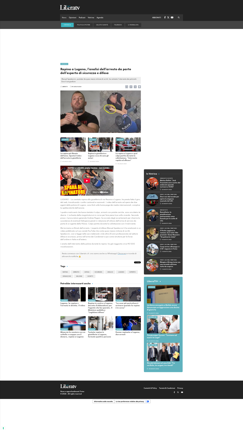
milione (79, 276)
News (64, 18)
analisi (110, 272)
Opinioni (72, 18)
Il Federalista (133, 25)
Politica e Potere (83, 25)
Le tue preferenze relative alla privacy (130, 401)
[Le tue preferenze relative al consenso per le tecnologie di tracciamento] (3, 428)
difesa (87, 272)
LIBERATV (65, 86)
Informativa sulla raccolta (103, 401)
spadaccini (67, 276)
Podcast (82, 18)
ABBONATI (156, 18)
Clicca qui (122, 254)
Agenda (100, 18)
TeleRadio (118, 25)
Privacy (180, 388)
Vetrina (91, 18)
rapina (65, 272)
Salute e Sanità (102, 25)
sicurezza (98, 272)
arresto (76, 272)
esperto (132, 272)
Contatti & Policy (150, 388)
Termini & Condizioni (167, 388)
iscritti (90, 276)
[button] (174, 392)
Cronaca (67, 25)
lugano (121, 272)
